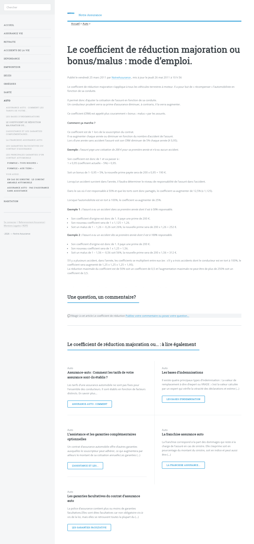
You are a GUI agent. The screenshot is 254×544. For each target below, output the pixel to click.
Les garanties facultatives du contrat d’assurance (24, 147)
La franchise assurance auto (183, 434)
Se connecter (10, 222)
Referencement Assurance (31, 222)
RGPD (25, 225)
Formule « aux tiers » (20, 168)
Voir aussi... (13, 174)
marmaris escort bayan (119, 286)
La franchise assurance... (183, 465)
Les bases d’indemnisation (183, 399)
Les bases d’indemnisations (182, 372)
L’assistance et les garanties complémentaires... (24, 132)
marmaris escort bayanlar (159, 286)
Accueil (9, 25)
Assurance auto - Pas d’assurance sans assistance (28, 189)
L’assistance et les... (85, 465)
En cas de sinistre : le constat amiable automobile (26, 181)
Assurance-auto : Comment (89, 404)
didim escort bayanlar (139, 286)
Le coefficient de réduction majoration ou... (23, 123)
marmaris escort (85, 286)
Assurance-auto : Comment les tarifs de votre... (25, 109)
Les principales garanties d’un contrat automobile (25, 156)
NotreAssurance (121, 77)
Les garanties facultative (89, 527)
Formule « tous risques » (22, 163)
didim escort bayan (101, 286)
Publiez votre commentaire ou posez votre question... (157, 315)
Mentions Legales (12, 225)
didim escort (72, 286)
